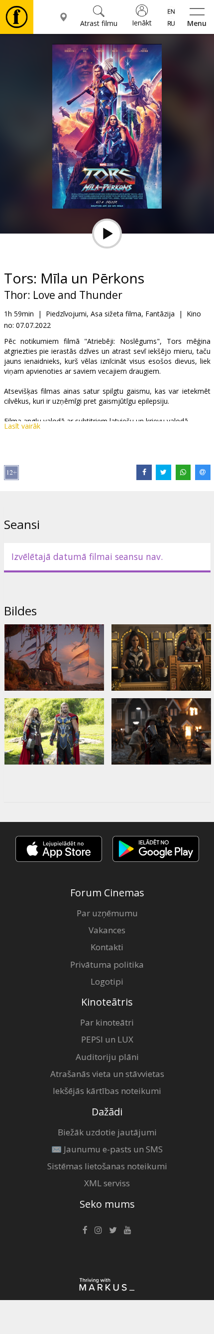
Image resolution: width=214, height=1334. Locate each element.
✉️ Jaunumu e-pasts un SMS (107, 1149)
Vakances (107, 930)
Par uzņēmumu (107, 913)
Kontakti (107, 947)
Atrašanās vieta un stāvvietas (107, 1073)
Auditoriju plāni (107, 1057)
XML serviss (107, 1183)
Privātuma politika (107, 964)
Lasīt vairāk (22, 426)
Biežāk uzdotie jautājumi (107, 1132)
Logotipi (107, 981)
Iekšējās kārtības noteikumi (107, 1090)
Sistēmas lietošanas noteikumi (107, 1166)
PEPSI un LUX (107, 1039)
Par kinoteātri (107, 1022)
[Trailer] (107, 234)
